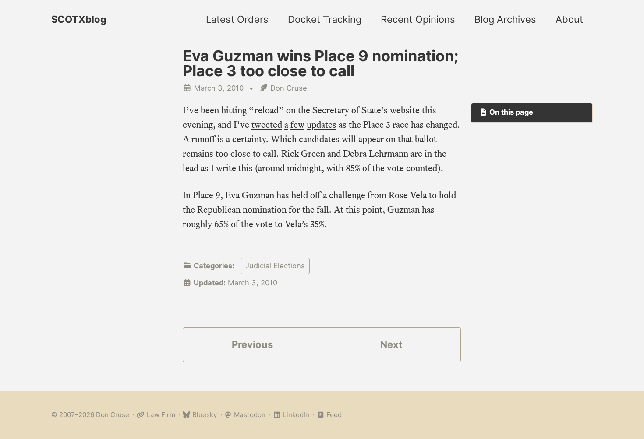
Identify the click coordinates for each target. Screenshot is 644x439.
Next (391, 344)
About (569, 19)
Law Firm (160, 415)
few (297, 124)
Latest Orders (237, 19)
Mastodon (248, 415)
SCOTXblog (78, 19)
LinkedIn (295, 415)
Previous (252, 344)
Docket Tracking (324, 19)
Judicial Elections (275, 265)
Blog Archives (505, 19)
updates (321, 124)
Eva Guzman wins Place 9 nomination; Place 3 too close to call (320, 63)
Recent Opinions (418, 19)
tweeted (266, 124)
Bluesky (204, 415)
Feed (333, 415)
